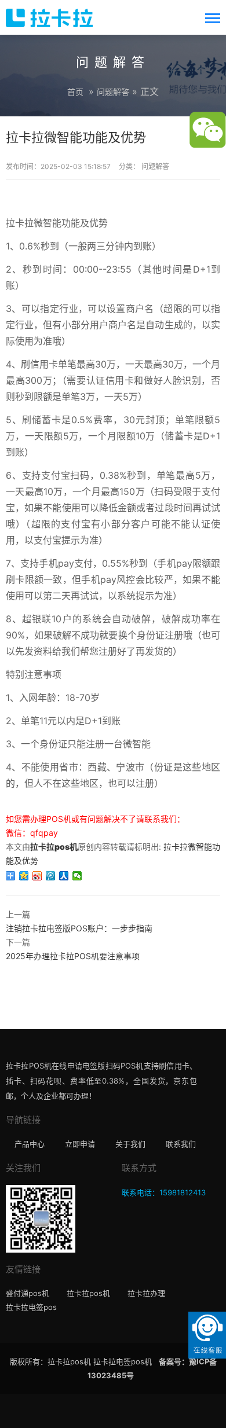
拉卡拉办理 (146, 1293)
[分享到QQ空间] (24, 875)
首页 (75, 92)
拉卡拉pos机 (54, 846)
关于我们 (130, 1143)
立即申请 (80, 1143)
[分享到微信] (77, 875)
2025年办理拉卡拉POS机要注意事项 (73, 956)
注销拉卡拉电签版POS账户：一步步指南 (79, 928)
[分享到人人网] (64, 875)
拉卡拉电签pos (31, 1307)
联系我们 (181, 1143)
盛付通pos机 (27, 1293)
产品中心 (29, 1143)
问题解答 (113, 92)
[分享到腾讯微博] (51, 875)
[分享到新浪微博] (37, 875)
